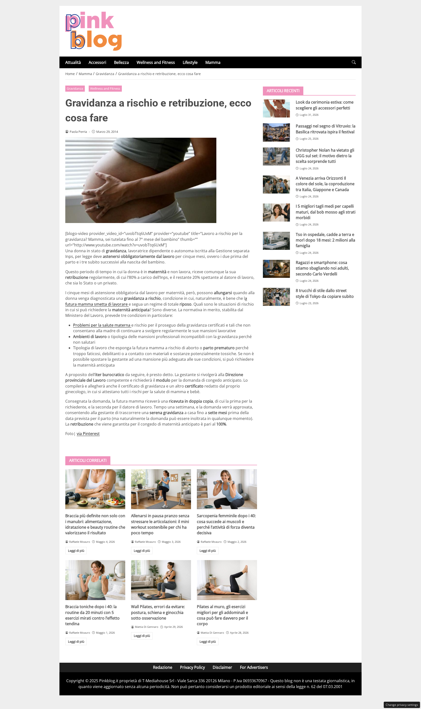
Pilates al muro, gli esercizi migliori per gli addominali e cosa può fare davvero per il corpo (222, 615)
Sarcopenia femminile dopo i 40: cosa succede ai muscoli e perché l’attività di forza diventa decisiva (226, 524)
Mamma (212, 62)
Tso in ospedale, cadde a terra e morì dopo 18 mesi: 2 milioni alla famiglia (325, 240)
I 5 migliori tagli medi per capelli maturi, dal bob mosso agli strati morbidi (325, 212)
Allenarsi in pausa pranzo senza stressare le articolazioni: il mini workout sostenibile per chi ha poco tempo (160, 524)
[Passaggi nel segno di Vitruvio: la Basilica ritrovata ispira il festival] (276, 132)
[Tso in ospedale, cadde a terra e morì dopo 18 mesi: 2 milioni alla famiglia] (276, 241)
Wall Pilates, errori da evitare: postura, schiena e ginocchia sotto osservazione (158, 612)
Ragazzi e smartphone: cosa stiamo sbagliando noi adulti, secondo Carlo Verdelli (322, 268)
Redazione (162, 667)
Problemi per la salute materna (102, 325)
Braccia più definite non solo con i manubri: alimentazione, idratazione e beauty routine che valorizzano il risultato (95, 524)
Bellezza (121, 62)
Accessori (97, 62)
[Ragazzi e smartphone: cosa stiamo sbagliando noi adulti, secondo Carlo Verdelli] (276, 269)
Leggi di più (76, 550)
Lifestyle (190, 62)
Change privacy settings (402, 705)
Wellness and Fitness (156, 62)
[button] (354, 62)
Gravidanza (75, 88)
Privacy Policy (192, 667)
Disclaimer (222, 667)
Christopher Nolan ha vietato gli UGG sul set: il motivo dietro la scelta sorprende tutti (325, 155)
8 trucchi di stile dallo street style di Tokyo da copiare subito (325, 293)
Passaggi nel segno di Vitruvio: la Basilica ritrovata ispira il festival (325, 128)
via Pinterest (88, 433)
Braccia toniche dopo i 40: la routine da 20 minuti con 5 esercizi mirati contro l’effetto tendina (92, 615)
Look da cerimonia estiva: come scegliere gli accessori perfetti (325, 104)
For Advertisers (254, 667)
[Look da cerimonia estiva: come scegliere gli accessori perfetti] (276, 108)
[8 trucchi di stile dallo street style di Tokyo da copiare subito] (276, 297)
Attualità (73, 62)
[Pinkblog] (93, 30)
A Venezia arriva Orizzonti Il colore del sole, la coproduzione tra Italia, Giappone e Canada (325, 183)
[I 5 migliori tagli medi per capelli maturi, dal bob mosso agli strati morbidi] (276, 213)
